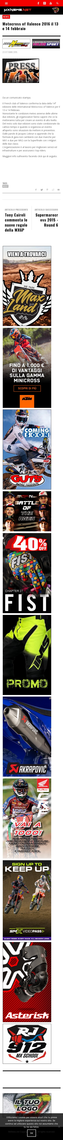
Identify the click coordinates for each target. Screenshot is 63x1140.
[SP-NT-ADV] (27, 1105)
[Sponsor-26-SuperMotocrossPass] (27, 900)
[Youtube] (51, 3)
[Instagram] (45, 3)
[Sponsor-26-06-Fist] (27, 572)
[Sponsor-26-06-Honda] (27, 818)
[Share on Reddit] (53, 189)
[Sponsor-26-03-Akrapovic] (27, 736)
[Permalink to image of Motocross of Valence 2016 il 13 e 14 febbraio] (20, 70)
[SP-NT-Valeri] (46, 43)
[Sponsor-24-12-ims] (27, 654)
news (6, 16)
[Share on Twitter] (41, 189)
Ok (31, 1133)
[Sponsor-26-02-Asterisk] (27, 981)
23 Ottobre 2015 (9, 52)
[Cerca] (6, 3)
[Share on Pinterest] (47, 189)
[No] (59, 1126)
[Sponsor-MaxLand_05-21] (27, 285)
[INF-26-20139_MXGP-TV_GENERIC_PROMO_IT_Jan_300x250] (27, 511)
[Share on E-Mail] (58, 189)
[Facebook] (38, 3)
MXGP (5, 186)
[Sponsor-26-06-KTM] (27, 367)
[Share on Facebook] (36, 189)
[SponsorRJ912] (27, 1043)
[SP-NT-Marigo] (16, 43)
